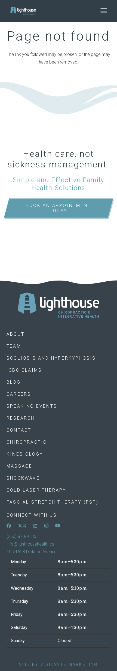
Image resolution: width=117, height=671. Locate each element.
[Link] (58, 305)
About (15, 334)
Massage (19, 466)
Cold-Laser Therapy (36, 490)
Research (21, 418)
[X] (22, 525)
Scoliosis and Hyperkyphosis (51, 358)
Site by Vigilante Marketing (58, 664)
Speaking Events (32, 406)
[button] (103, 11)
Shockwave (23, 478)
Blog (14, 382)
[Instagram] (46, 525)
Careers (19, 394)
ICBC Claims (24, 370)
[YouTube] (57, 525)
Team (14, 346)
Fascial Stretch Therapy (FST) (52, 502)
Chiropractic (27, 442)
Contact (19, 430)
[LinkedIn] (35, 525)
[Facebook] (9, 525)
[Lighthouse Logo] (23, 11)
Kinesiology (25, 454)
